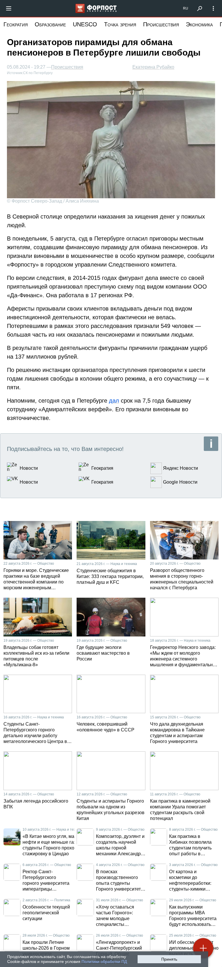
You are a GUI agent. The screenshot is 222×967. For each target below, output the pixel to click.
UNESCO (85, 24)
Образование (50, 24)
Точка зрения (120, 24)
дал (114, 400)
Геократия (15, 24)
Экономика (199, 24)
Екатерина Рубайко (153, 67)
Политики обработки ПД (104, 961)
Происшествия (161, 24)
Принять (169, 959)
